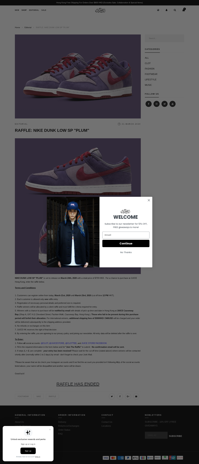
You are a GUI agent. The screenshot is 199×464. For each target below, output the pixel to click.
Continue (126, 243)
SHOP (24, 10)
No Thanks (126, 252)
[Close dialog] (148, 200)
